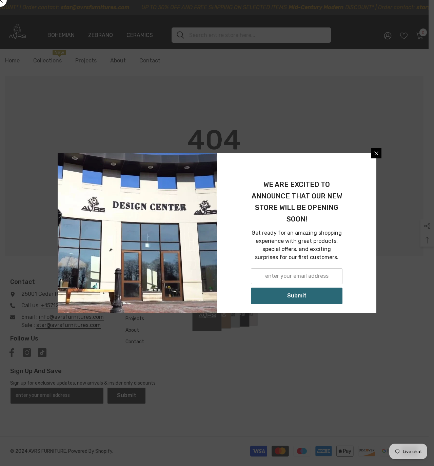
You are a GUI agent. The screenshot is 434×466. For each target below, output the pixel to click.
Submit (297, 295)
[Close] (376, 153)
